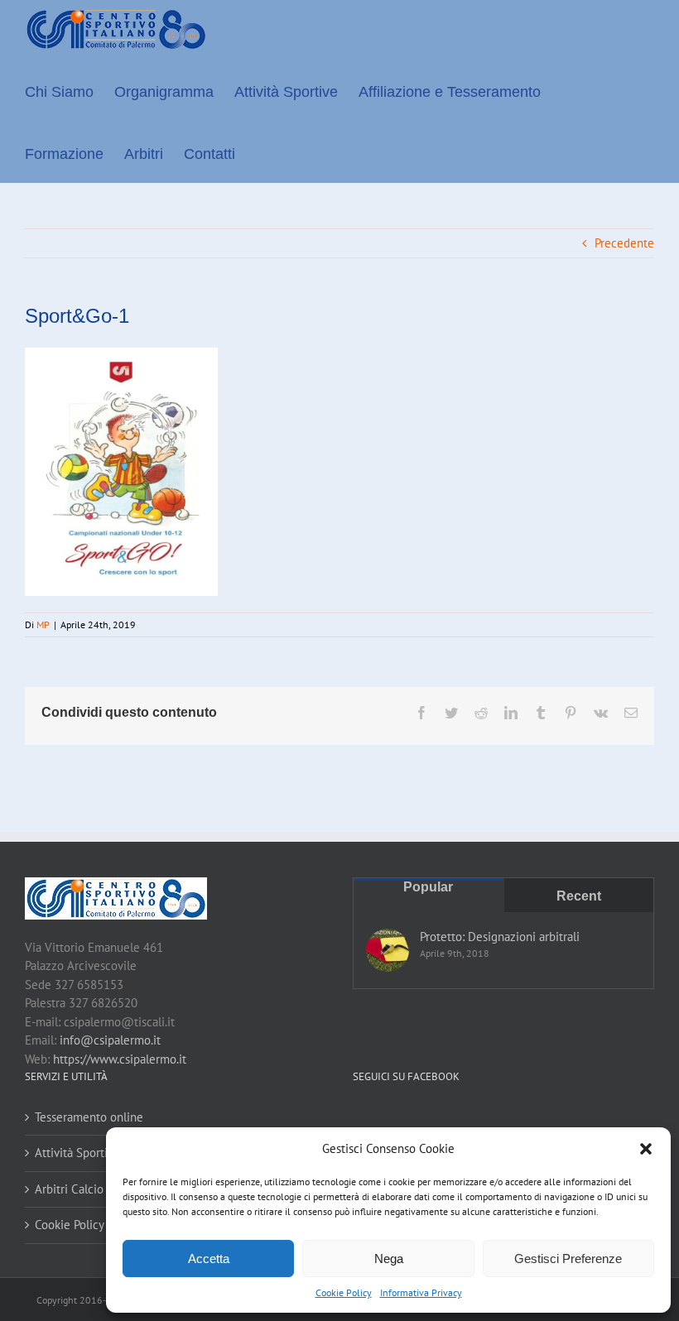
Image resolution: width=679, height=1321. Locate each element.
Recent (578, 896)
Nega (388, 1258)
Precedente (624, 243)
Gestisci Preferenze (568, 1258)
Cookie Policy (343, 1292)
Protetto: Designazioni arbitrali (500, 936)
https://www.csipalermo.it (119, 1059)
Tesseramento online (89, 1117)
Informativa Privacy (421, 1292)
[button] (646, 1149)
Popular (428, 887)
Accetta (208, 1258)
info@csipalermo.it (110, 1040)
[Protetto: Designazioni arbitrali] (387, 950)
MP (43, 624)
